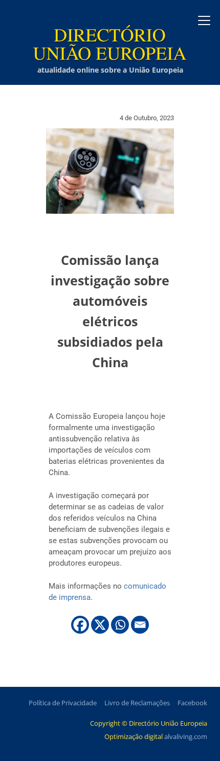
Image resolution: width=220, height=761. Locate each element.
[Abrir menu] (204, 20)
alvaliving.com (185, 736)
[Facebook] (80, 625)
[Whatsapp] (120, 625)
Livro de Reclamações (137, 702)
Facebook (192, 702)
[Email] (140, 625)
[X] (100, 625)
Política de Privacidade (63, 702)
